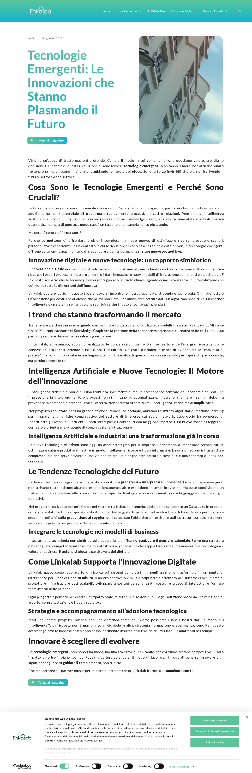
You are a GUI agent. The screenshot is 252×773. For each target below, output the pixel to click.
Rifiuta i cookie (215, 742)
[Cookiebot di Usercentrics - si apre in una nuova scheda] (22, 766)
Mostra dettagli (180, 766)
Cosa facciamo (126, 11)
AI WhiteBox (156, 11)
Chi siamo (104, 11)
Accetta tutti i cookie (214, 720)
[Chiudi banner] (246, 717)
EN (240, 11)
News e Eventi (213, 11)
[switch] (96, 766)
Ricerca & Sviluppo (184, 11)
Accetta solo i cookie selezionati (214, 731)
